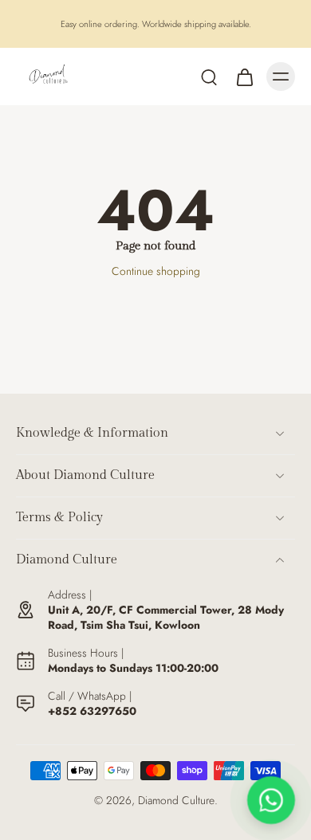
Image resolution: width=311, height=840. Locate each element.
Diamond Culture (176, 800)
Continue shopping (156, 271)
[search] (208, 76)
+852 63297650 (92, 711)
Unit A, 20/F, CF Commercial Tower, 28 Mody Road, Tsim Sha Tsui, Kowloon (166, 617)
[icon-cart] (244, 76)
